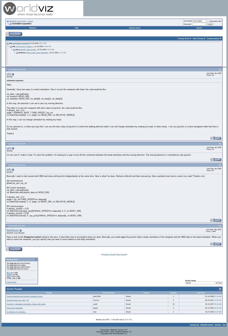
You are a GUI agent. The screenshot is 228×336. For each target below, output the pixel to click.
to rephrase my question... (16, 312)
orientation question (20, 43)
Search (199, 28)
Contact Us (194, 325)
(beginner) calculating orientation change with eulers (26, 304)
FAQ (76, 28)
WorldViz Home (207, 325)
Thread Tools (183, 38)
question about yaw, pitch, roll (18, 300)
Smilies (9, 274)
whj (9, 74)
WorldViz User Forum (18, 21)
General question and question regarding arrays (25, 296)
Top (224, 325)
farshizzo (13, 230)
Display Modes (213, 38)
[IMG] (9, 276)
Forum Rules (11, 282)
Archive (218, 325)
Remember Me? (216, 21)
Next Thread (121, 254)
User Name (188, 21)
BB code (10, 273)
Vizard (30, 21)
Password (187, 24)
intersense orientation (15, 308)
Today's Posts (134, 28)
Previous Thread (108, 254)
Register (32, 28)
